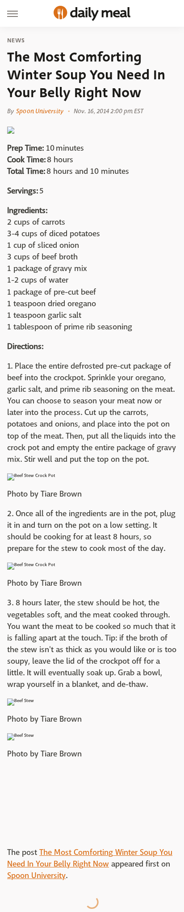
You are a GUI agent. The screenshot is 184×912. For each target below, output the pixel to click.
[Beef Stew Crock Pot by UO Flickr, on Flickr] (31, 475)
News (16, 40)
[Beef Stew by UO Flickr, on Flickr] (20, 700)
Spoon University (39, 111)
